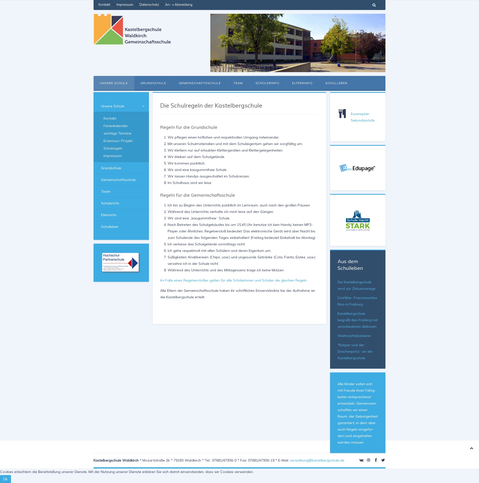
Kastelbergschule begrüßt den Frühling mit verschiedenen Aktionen (358, 320)
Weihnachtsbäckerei (354, 335)
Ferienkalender (116, 126)
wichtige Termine (117, 133)
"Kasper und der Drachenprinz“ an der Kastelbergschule (355, 351)
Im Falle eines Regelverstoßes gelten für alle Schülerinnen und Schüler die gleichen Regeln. (233, 280)
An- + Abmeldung (178, 4)
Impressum (125, 4)
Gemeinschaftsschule (200, 83)
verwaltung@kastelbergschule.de (317, 460)
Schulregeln (113, 148)
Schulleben (336, 83)
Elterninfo (302, 83)
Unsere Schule (114, 83)
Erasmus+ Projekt (118, 141)
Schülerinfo (267, 83)
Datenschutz (149, 4)
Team (238, 83)
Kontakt (104, 4)
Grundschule (153, 83)
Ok (5, 479)
